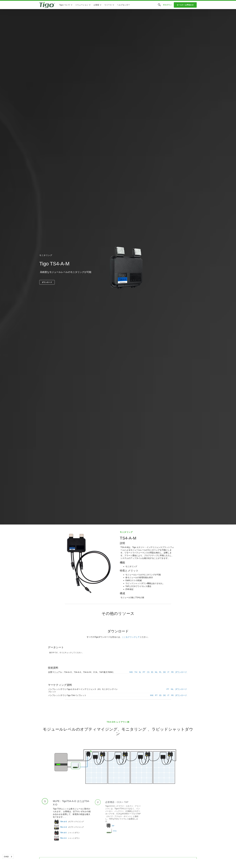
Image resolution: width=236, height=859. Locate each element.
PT (144, 672)
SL (140, 672)
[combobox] (8, 856)
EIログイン (167, 5)
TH (135, 672)
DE (164, 672)
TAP (112, 826)
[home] (47, 5)
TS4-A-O (63, 821)
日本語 (6, 857)
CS (148, 672)
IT (168, 672)
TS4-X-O (63, 827)
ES (152, 672)
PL (160, 672)
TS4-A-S (63, 832)
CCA (114, 832)
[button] (66, 5)
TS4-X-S (63, 838)
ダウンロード (47, 282)
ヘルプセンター (123, 5)
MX (131, 672)
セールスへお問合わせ (185, 5)
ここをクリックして (131, 637)
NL (156, 672)
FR (172, 672)
